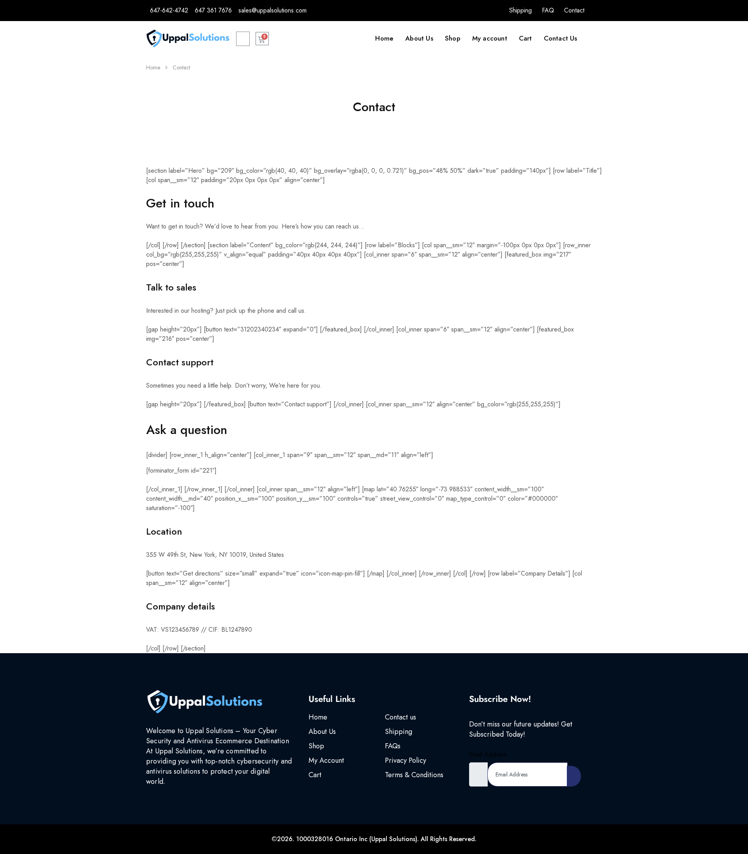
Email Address (487, 754)
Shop (452, 38)
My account (489, 38)
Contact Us (560, 38)
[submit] (574, 776)
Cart (525, 38)
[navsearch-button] (243, 39)
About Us (419, 38)
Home (384, 38)
